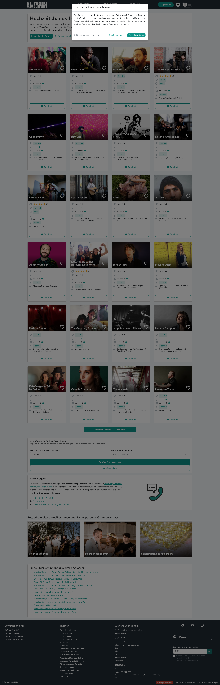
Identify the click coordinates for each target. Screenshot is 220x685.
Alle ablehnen (117, 35)
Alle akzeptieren (136, 35)
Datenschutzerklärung (119, 24)
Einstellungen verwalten (87, 35)
